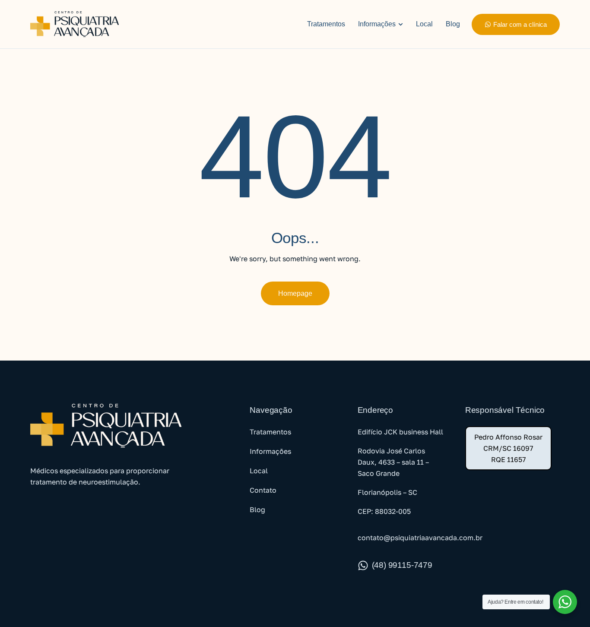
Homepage (295, 293)
